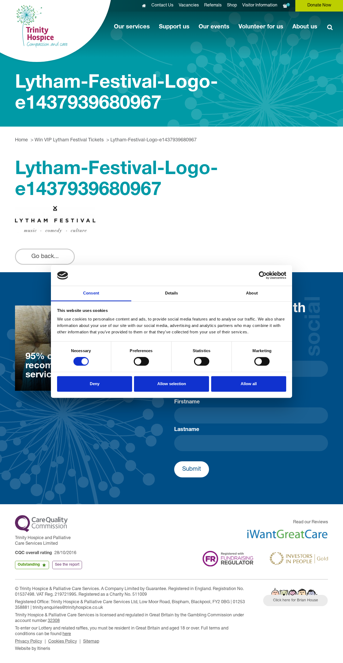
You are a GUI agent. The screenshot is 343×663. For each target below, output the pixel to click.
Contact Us (162, 5)
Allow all (249, 383)
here (66, 634)
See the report (67, 565)
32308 (54, 621)
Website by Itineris (32, 649)
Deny (94, 383)
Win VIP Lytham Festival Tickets (69, 140)
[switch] (141, 361)
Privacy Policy (28, 642)
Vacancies (189, 5)
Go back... (45, 257)
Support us (174, 27)
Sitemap (91, 642)
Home (21, 140)
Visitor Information (259, 5)
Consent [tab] (91, 293)
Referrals (213, 5)
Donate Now (319, 5)
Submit (191, 469)
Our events (214, 27)
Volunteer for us (260, 27)
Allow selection (171, 383)
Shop (232, 5)
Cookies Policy (62, 642)
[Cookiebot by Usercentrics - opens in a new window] (262, 275)
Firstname (187, 402)
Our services (132, 27)
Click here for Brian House (295, 600)
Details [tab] (171, 293)
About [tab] (252, 293)
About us (304, 27)
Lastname (186, 430)
